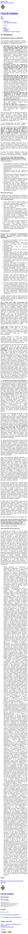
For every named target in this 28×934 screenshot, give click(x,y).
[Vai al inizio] (1, 883)
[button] (6, 21)
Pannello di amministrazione (7, 926)
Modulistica (6, 29)
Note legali (8, 924)
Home (5, 27)
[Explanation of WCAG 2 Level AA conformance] (8, 932)
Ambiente (6, 30)
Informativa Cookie (16, 924)
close (2, 18)
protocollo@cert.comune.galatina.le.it (13, 917)
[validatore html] (3, 932)
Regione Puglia (4, 1)
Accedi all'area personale (8, 2)
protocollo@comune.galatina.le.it (12, 914)
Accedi (5, 25)
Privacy (2, 924)
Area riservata (4, 925)
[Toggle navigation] (2, 17)
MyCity (3, 929)
